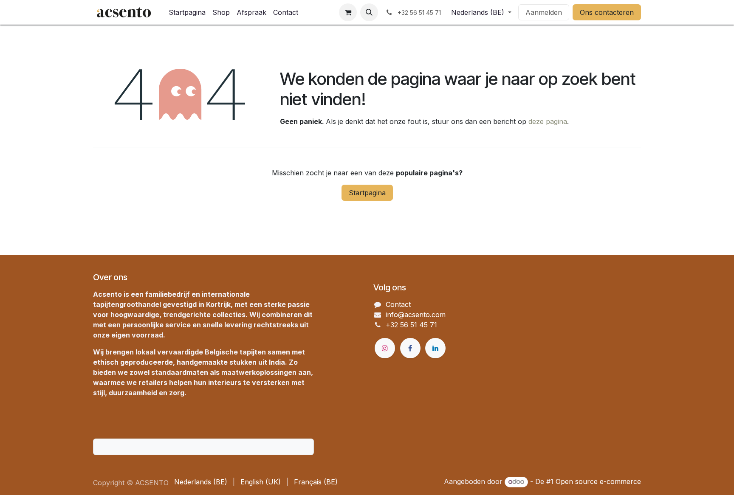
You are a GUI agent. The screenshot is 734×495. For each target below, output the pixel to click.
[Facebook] (410, 348)
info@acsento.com (416, 314)
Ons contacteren (607, 12)
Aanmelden (543, 12)
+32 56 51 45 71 (411, 325)
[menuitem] (187, 12)
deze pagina (547, 121)
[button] (369, 12)
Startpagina (367, 192)
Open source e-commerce (598, 481)
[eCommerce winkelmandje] (348, 12)
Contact (398, 304)
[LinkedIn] (435, 348)
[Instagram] (385, 348)
